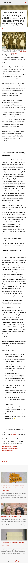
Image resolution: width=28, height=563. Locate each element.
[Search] (26, 2)
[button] (3, 29)
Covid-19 (4, 448)
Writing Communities (7, 450)
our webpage (15, 434)
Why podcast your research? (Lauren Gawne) (12, 516)
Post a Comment (6, 462)
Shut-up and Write (12, 448)
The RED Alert (8, 2)
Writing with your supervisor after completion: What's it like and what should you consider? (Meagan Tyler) (12, 488)
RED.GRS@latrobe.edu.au (9, 446)
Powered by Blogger (14, 561)
